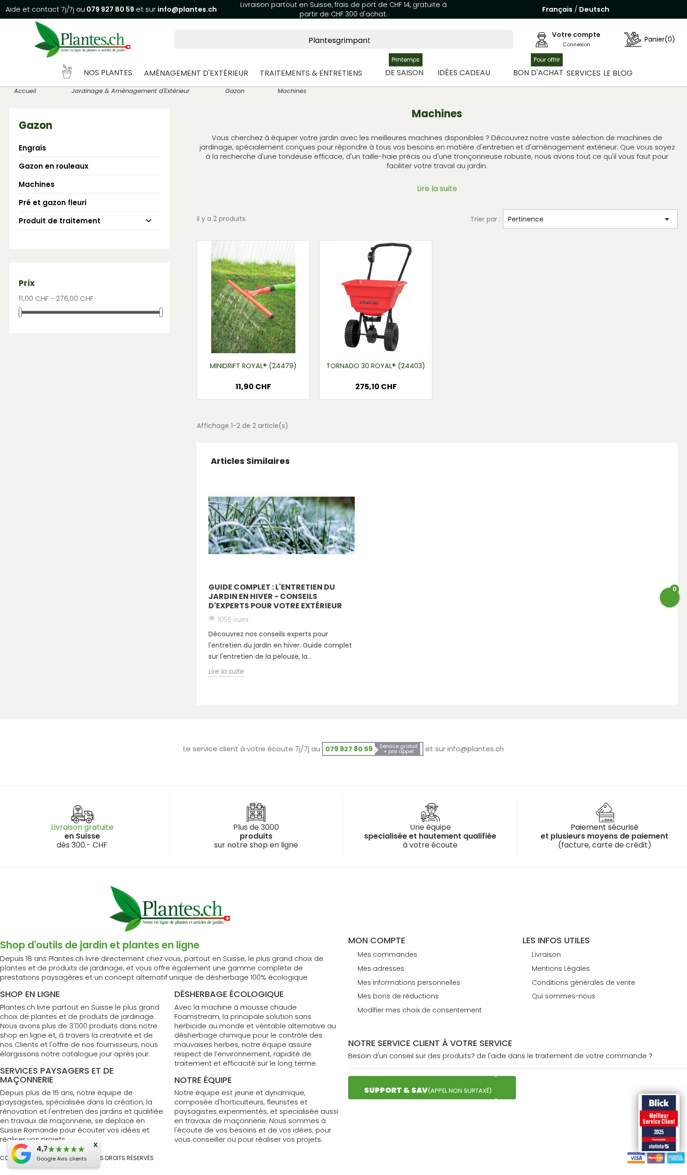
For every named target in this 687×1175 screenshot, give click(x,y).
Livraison (546, 954)
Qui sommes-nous (563, 996)
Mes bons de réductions (398, 996)
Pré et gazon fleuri (52, 202)
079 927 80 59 (109, 9)
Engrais (32, 148)
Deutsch (594, 9)
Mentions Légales (561, 968)
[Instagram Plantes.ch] (506, 1087)
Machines (37, 184)
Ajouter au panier (253, 389)
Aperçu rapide (241, 340)
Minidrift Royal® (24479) (253, 365)
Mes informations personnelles (409, 982)
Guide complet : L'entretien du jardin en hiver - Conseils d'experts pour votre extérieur (275, 596)
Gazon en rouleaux (53, 166)
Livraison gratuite (82, 827)
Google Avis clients (61, 1158)
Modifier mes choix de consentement (420, 1010)
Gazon (35, 125)
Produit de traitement (59, 221)
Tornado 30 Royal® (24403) (375, 365)
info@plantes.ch (187, 9)
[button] (98, 73)
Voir (280, 340)
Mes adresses (381, 968)
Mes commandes (387, 954)
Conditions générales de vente (583, 982)
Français (557, 9)
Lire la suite (437, 188)
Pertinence (590, 219)
